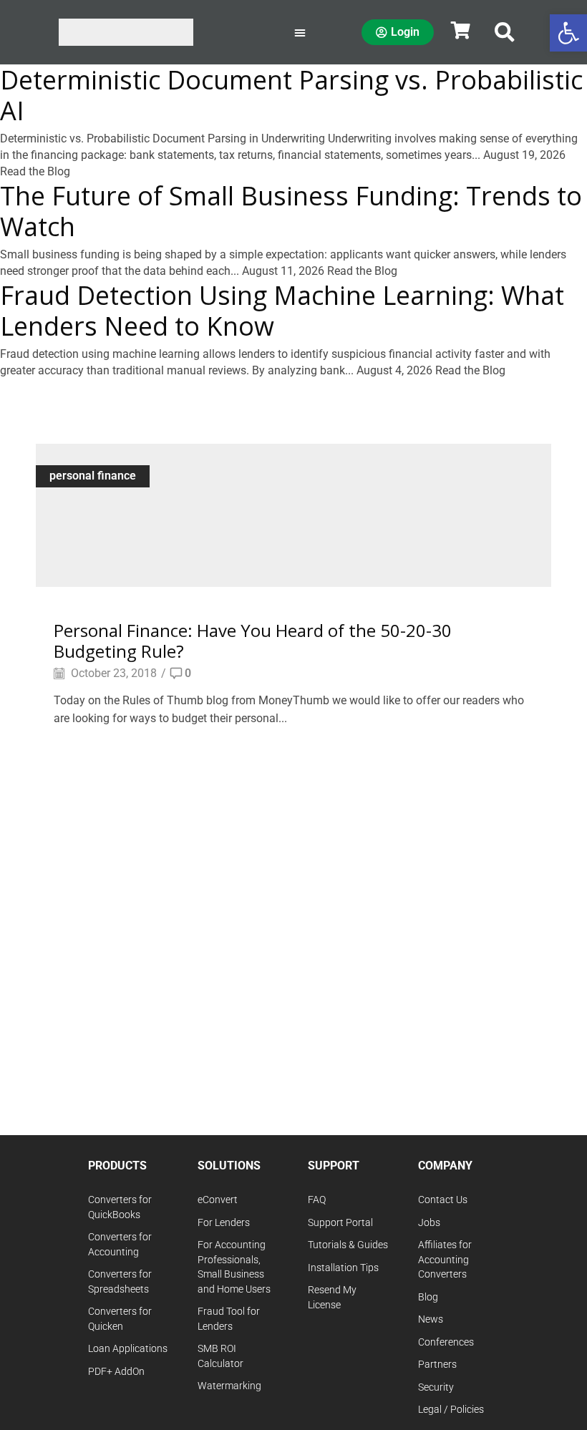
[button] (505, 32)
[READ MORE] (293, 513)
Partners (437, 1364)
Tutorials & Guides (348, 1245)
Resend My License (332, 1297)
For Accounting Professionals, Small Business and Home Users (234, 1267)
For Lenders (224, 1223)
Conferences (446, 1342)
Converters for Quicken (120, 1319)
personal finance (92, 475)
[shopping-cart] (460, 30)
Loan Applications (128, 1349)
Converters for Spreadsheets (120, 1281)
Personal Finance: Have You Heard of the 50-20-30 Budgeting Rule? (253, 640)
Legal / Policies (451, 1410)
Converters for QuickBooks (120, 1207)
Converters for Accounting (120, 1244)
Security (436, 1387)
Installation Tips (343, 1268)
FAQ (317, 1200)
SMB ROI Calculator (220, 1356)
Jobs (429, 1223)
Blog (428, 1297)
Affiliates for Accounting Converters (445, 1259)
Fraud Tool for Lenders (229, 1319)
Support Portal (340, 1223)
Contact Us (442, 1200)
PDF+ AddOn (116, 1372)
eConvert (218, 1200)
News (430, 1319)
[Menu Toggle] (300, 32)
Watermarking (229, 1386)
